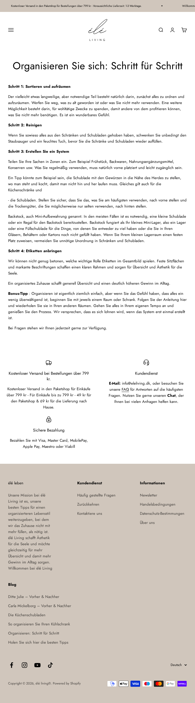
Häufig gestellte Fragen (96, 495)
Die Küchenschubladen (26, 615)
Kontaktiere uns (89, 513)
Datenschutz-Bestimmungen (162, 513)
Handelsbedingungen (157, 504)
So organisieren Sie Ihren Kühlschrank (39, 624)
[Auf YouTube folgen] (37, 665)
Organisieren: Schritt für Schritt (33, 633)
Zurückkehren (88, 504)
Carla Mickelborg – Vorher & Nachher (39, 606)
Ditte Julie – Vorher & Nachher (33, 596)
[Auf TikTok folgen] (50, 665)
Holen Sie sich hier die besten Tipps (38, 642)
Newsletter (148, 495)
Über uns (147, 522)
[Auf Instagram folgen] (24, 665)
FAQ (125, 389)
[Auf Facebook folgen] (11, 665)
